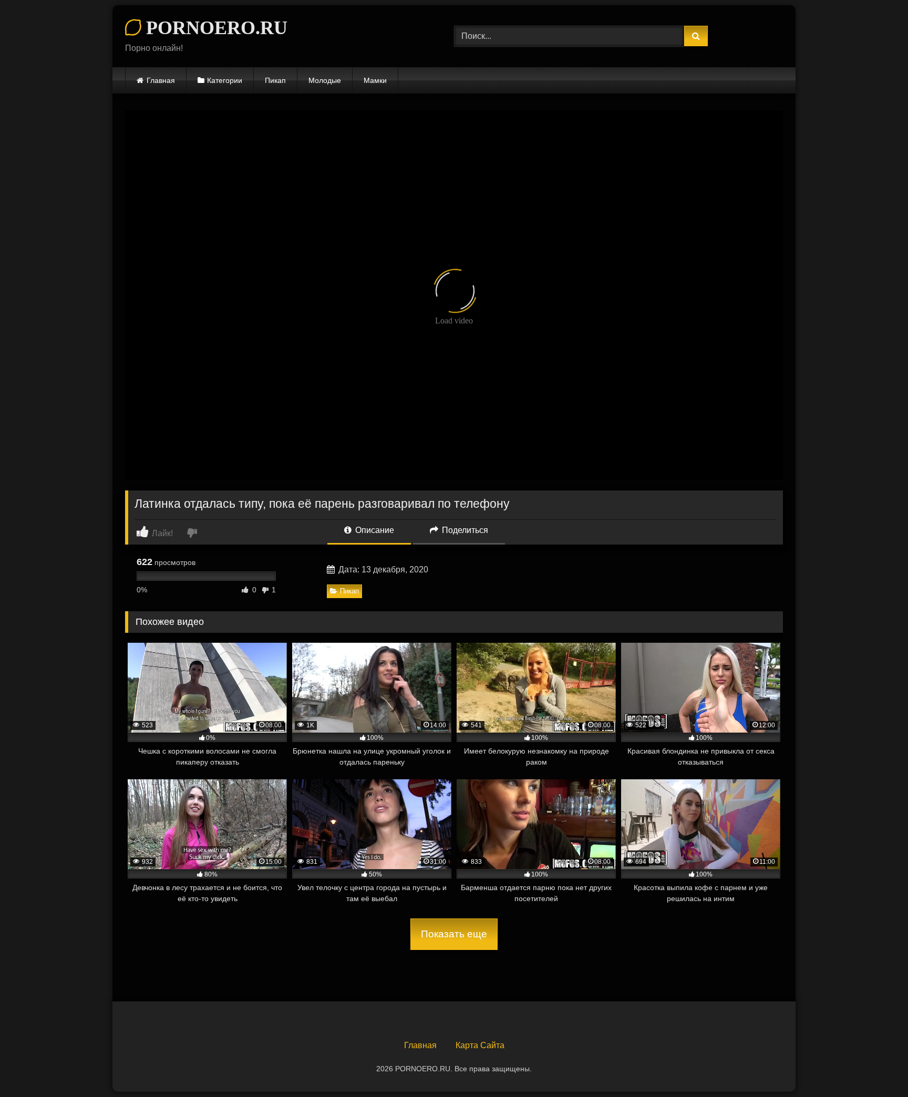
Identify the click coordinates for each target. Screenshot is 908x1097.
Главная (161, 80)
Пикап (275, 80)
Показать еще (454, 933)
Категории (224, 80)
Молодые (324, 80)
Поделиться (464, 530)
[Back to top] (875, 1066)
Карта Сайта (480, 1045)
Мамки (375, 80)
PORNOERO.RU (214, 27)
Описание (373, 530)
